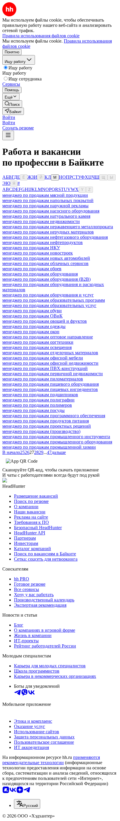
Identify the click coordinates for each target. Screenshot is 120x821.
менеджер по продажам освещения (37, 347)
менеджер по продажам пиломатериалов (42, 378)
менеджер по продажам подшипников (40, 394)
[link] (12, 104)
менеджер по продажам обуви (32, 310)
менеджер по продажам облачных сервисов (45, 263)
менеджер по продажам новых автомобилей (46, 258)
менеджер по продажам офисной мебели (42, 357)
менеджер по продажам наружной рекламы (45, 205)
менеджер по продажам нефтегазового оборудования (55, 237)
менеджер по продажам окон (30, 331)
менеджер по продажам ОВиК (32, 315)
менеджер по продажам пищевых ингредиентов (50, 389)
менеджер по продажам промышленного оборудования (57, 441)
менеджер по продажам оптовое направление (47, 336)
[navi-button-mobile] (8, 135)
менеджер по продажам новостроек (37, 252)
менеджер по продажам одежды (34, 326)
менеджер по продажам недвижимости (41, 221)
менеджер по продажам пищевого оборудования (50, 384)
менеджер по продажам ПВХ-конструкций (45, 368)
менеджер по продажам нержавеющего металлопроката (57, 226)
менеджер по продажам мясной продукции (45, 195)
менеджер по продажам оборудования (40, 273)
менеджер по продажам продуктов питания (45, 420)
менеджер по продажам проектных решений (46, 426)
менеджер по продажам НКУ (31, 247)
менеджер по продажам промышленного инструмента (56, 436)
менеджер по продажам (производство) (41, 431)
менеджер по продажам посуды (33, 410)
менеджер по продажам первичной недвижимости (52, 373)
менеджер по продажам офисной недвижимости (50, 363)
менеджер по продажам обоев (31, 268)
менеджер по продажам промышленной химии (49, 447)
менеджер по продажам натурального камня (46, 216)
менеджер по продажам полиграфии (38, 399)
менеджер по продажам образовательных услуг (49, 305)
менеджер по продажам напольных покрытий (47, 200)
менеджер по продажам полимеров (37, 405)
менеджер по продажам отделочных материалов (50, 352)
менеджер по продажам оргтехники (37, 342)
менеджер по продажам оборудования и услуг (48, 294)
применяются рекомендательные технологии (51, 760)
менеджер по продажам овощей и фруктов (44, 321)
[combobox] (27, 804)
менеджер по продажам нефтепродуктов (42, 242)
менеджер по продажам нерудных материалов (48, 231)
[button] (8, 117)
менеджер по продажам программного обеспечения (53, 415)
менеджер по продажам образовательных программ (53, 300)
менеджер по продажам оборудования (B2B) (46, 279)
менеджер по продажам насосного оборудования (50, 210)
